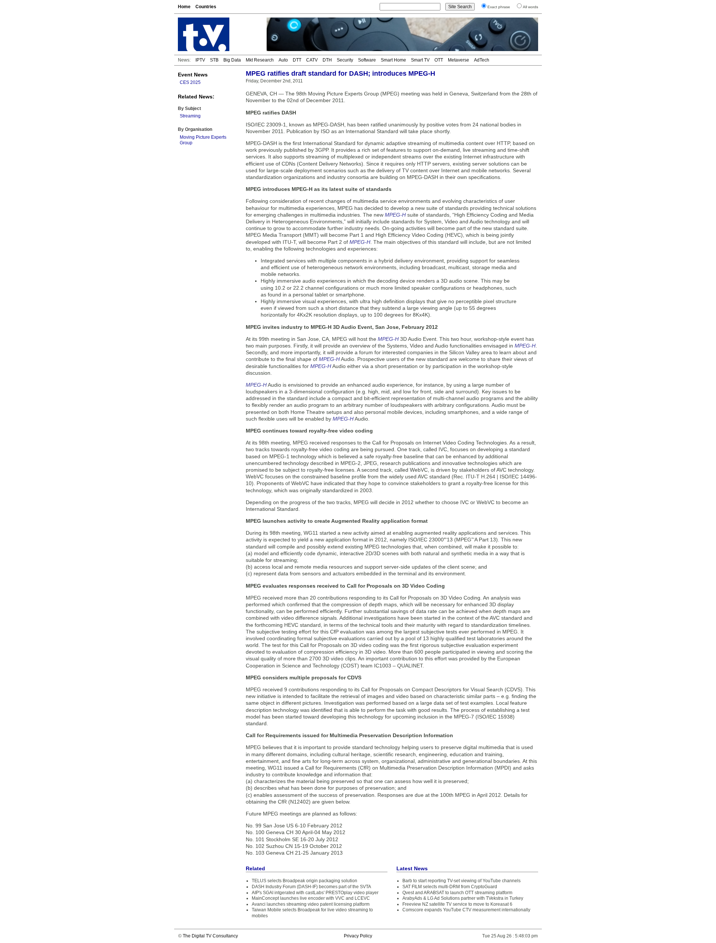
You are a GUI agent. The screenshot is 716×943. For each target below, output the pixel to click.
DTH (327, 60)
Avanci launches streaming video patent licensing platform (311, 904)
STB (214, 60)
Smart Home (393, 60)
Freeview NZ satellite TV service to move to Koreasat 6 (457, 904)
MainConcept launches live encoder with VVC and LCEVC (311, 898)
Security (345, 60)
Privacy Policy (358, 936)
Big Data (232, 60)
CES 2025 (190, 82)
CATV (312, 60)
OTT (438, 60)
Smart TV (420, 60)
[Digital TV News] (218, 34)
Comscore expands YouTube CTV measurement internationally (466, 909)
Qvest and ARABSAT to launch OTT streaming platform (457, 892)
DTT (297, 60)
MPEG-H (395, 215)
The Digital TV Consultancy (210, 936)
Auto (283, 60)
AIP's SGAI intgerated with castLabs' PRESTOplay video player (315, 892)
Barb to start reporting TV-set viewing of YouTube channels (461, 880)
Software (367, 60)
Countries (205, 6)
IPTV (200, 60)
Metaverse (458, 60)
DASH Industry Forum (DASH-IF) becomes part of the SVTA (311, 886)
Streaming (190, 116)
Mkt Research (260, 60)
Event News (193, 75)
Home (184, 6)
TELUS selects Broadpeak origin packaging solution (304, 880)
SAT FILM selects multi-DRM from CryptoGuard (449, 886)
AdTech (481, 60)
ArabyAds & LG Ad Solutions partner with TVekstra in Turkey (462, 898)
